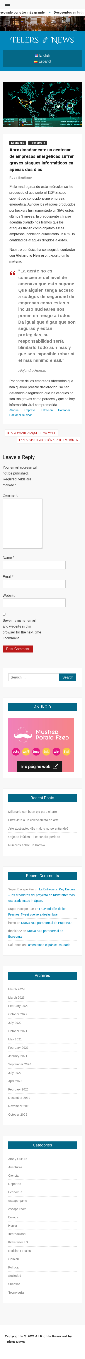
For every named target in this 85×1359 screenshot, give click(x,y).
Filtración (47, 410)
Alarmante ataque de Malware (33, 432)
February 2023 (18, 1006)
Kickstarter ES (18, 1242)
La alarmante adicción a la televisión (46, 440)
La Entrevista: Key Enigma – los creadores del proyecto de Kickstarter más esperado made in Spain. (41, 895)
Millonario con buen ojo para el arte (32, 811)
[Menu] (7, 4)
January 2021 (17, 1056)
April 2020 (15, 1081)
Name (8, 558)
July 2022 (15, 1022)
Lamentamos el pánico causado (48, 945)
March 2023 (16, 997)
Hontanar (64, 410)
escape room (17, 1209)
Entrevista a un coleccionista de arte (33, 820)
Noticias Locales (19, 1251)
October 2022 (17, 1014)
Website (9, 595)
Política (13, 1267)
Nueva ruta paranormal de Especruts (46, 923)
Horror (12, 1225)
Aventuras (15, 1167)
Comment (10, 495)
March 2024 (16, 989)
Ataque (14, 410)
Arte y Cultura (17, 1159)
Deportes (14, 1184)
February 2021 (18, 1047)
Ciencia (13, 1175)
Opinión (13, 1259)
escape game (17, 1200)
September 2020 (19, 1064)
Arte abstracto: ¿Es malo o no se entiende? (38, 828)
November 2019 (19, 1106)
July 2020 (15, 1073)
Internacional (17, 1234)
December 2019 (19, 1097)
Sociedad (14, 1275)
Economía (17, 142)
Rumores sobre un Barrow (26, 845)
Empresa (30, 410)
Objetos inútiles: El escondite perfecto (34, 837)
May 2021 (15, 1039)
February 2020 (18, 1089)
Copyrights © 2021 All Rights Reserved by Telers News (38, 1339)
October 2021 (17, 1031)
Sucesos (14, 1284)
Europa (13, 1217)
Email (8, 577)
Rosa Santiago (20, 177)
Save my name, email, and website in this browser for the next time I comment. (22, 629)
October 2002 (17, 1114)
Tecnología (37, 142)
